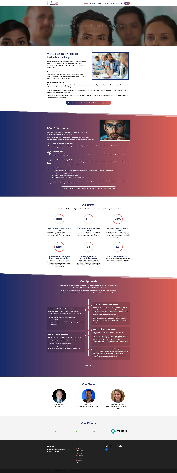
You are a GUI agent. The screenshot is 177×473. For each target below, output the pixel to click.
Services (99, 3)
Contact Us (119, 3)
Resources (106, 3)
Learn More (88, 366)
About (112, 3)
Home (86, 3)
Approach (92, 3)
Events (127, 3)
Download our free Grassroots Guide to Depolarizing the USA (88, 103)
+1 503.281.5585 (55, 451)
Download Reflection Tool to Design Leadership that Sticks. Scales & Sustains (88, 188)
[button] (48, 431)
